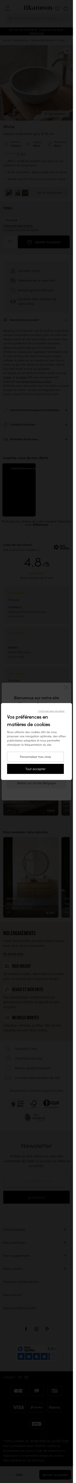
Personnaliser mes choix (35, 757)
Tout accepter (35, 769)
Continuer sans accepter (51, 711)
